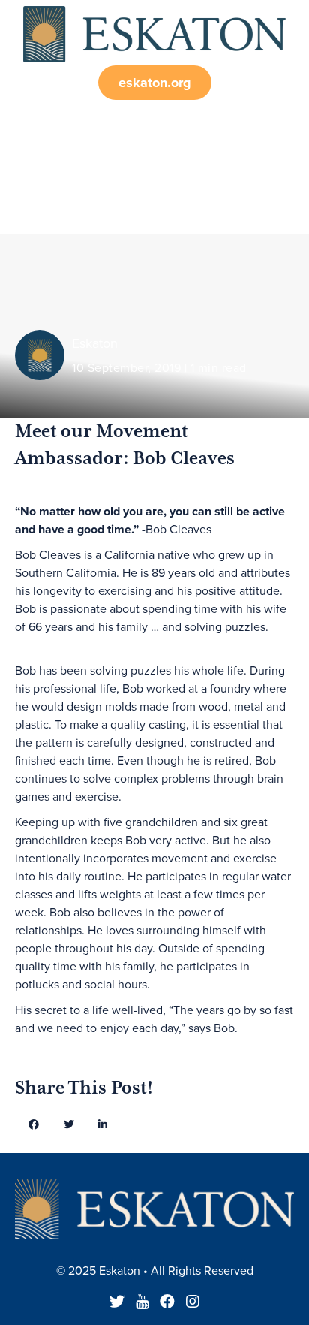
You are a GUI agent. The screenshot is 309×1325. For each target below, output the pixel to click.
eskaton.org (154, 82)
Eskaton (95, 343)
